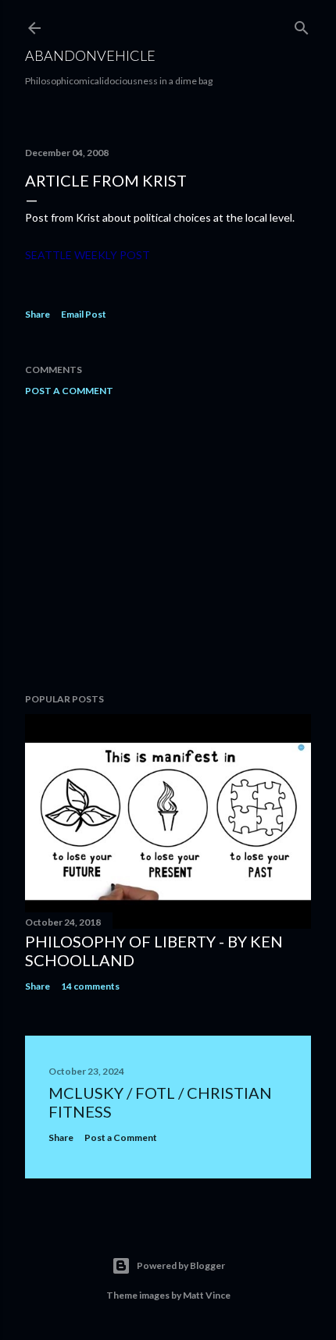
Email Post (83, 314)
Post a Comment (69, 390)
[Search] (301, 24)
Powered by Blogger (181, 1265)
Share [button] (37, 314)
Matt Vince (207, 1295)
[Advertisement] (168, 544)
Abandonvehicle (90, 55)
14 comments (90, 986)
